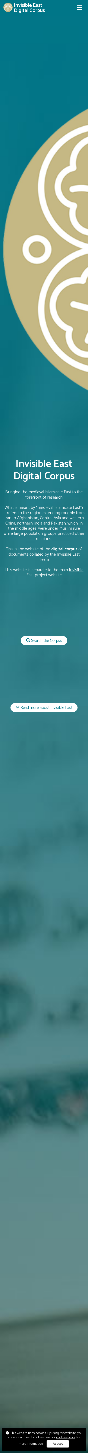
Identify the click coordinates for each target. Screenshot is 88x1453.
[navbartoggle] (79, 8)
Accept (58, 1444)
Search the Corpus (46, 640)
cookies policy (65, 1437)
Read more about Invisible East (45, 707)
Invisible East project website (55, 572)
